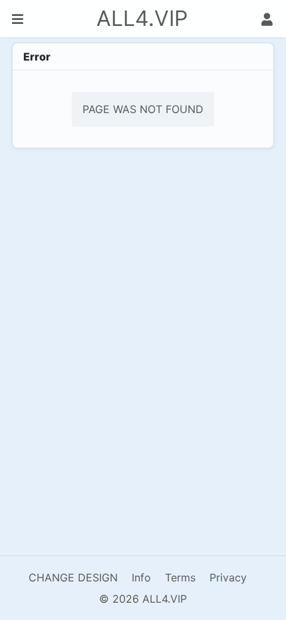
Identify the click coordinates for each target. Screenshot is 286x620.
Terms (180, 577)
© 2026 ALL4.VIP (143, 598)
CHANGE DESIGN (73, 577)
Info (141, 577)
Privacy (228, 577)
